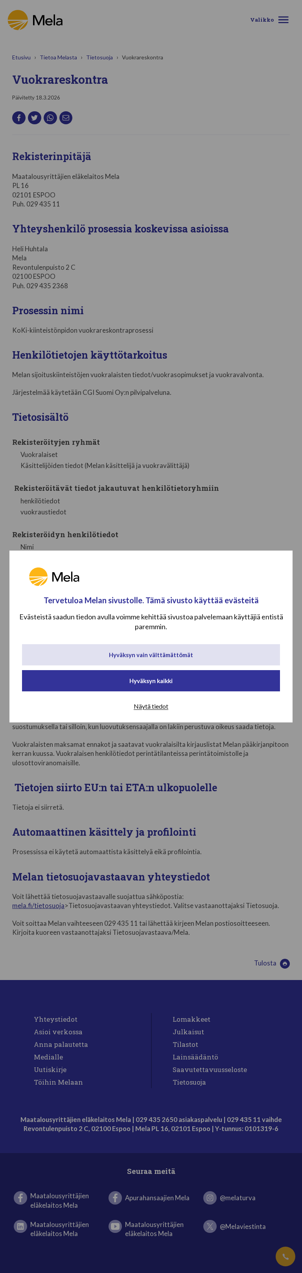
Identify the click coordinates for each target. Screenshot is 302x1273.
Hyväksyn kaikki (151, 680)
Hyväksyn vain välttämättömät (151, 654)
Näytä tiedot (151, 706)
